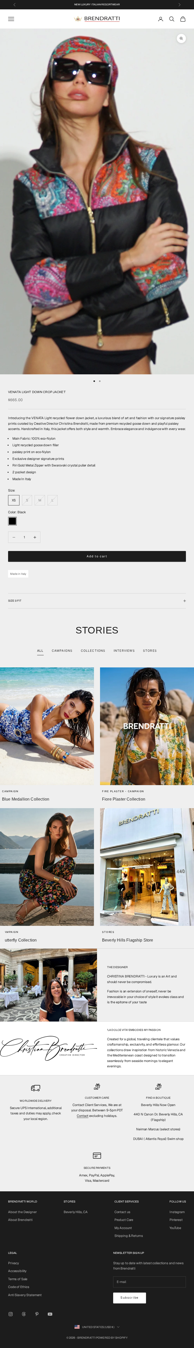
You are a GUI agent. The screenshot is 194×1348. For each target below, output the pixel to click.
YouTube (175, 1228)
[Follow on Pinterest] (36, 1314)
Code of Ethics (18, 1287)
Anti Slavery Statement (25, 1295)
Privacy (13, 1263)
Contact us (122, 1212)
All (40, 650)
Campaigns (62, 650)
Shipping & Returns (128, 1236)
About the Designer (22, 1212)
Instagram (177, 1212)
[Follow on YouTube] (50, 1314)
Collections (93, 650)
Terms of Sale (17, 1279)
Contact (82, 1116)
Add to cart (97, 556)
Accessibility (17, 1271)
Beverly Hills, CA (76, 1212)
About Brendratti (20, 1220)
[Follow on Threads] (23, 1314)
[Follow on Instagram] (10, 1314)
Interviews (124, 650)
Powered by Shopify (112, 1337)
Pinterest (176, 1220)
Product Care (123, 1220)
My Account (123, 1228)
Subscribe (129, 1298)
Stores (150, 650)
